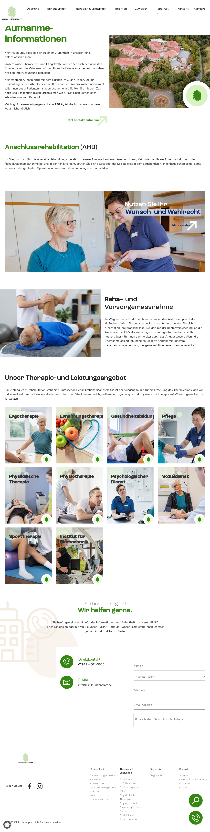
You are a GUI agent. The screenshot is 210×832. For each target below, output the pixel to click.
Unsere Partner (99, 800)
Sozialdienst (127, 815)
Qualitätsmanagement (103, 788)
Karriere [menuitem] (200, 9)
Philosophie (97, 783)
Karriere (95, 779)
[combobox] (169, 677)
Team (93, 796)
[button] (7, 825)
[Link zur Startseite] (25, 758)
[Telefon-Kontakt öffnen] (196, 818)
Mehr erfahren (182, 225)
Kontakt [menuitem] (183, 9)
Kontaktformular (173, 814)
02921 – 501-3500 (173, 796)
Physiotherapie (129, 803)
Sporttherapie (128, 819)
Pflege (123, 791)
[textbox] (168, 677)
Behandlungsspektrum (104, 775)
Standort (95, 791)
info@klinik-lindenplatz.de (177, 806)
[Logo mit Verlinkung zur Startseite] (12, 13)
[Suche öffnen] (196, 800)
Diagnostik (126, 779)
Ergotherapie (128, 783)
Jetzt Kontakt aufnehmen (83, 120)
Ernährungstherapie (132, 787)
